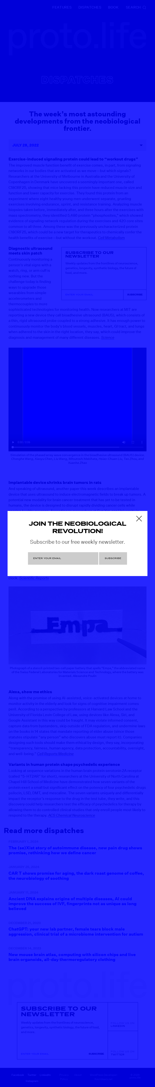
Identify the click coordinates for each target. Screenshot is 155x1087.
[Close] (139, 518)
